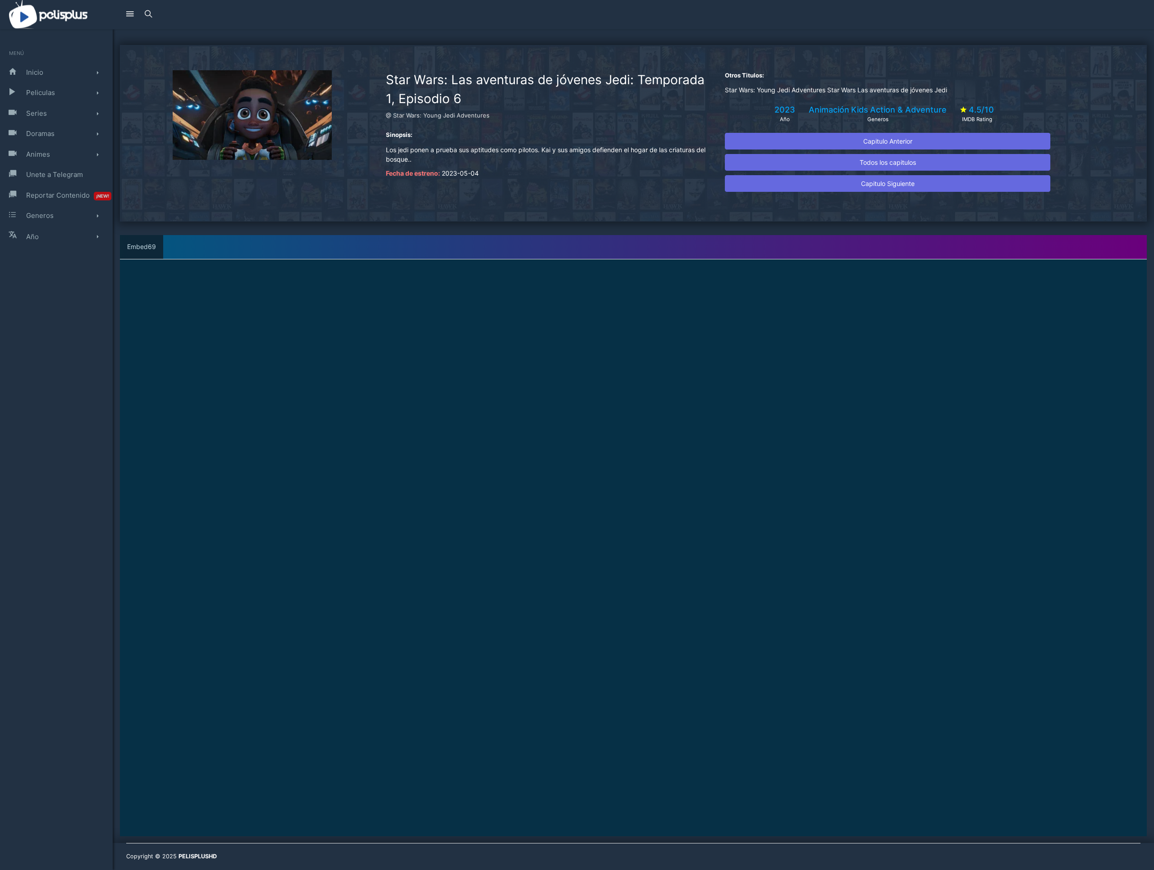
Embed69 (141, 246)
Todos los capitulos (888, 162)
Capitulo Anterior (887, 141)
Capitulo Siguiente (888, 183)
